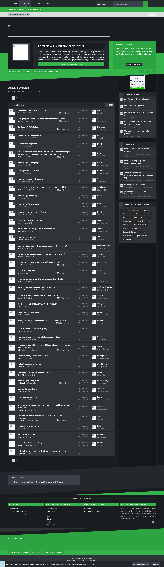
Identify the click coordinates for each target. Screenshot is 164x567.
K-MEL (99, 372)
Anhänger (146, 210)
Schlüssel (134, 228)
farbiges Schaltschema (27, 389)
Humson (100, 204)
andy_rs (100, 304)
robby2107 (127, 127)
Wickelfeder (127, 239)
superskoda (127, 236)
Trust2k (20, 265)
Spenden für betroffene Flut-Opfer (32, 110)
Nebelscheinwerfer (140, 225)
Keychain (126, 225)
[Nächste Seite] (22, 98)
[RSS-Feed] (154, 71)
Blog (48, 522)
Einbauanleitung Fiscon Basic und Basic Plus (36, 356)
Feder (135, 217)
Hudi (19, 323)
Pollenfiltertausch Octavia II (29, 364)
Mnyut (99, 337)
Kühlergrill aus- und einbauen (30, 135)
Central (100, 220)
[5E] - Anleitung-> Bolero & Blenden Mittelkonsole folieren (42, 451)
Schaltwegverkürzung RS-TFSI (30, 426)
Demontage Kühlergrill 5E (28, 380)
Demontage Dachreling (27, 195)
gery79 (99, 135)
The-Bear (20, 248)
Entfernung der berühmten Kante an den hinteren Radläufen (43, 187)
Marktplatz (51, 524)
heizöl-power (102, 187)
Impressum (14, 508)
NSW (124, 228)
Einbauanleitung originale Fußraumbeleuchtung (38, 295)
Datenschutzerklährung (18, 511)
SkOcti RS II (101, 270)
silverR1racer (102, 364)
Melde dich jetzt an (134, 64)
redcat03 (100, 389)
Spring (143, 232)
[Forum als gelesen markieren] (147, 71)
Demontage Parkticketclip (29, 204)
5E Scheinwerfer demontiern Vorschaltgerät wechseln (40, 279)
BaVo (19, 315)
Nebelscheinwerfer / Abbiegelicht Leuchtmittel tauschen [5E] (43, 320)
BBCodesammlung (78, 558)
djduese (100, 295)
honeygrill (139, 221)
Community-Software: (82, 561)
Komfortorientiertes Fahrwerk (136, 99)
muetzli (20, 358)
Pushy (99, 397)
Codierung (139, 214)
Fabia (150, 214)
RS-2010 (100, 162)
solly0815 (20, 157)
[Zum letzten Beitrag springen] (94, 112)
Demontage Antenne (26, 237)
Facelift (125, 217)
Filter (110, 105)
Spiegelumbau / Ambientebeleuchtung (34, 372)
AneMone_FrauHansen (25, 290)
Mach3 (99, 195)
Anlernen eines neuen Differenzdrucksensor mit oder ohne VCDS (44, 246)
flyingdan (21, 240)
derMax (20, 282)
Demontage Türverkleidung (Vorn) (32, 212)
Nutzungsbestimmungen (19, 514)
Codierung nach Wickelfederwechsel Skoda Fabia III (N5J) (41, 254)
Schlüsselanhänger (129, 232)
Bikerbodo (101, 127)
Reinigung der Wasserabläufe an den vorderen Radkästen (41, 118)
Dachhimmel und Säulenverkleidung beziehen (37, 287)
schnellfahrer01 (22, 138)
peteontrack (128, 118)
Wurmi (20, 113)
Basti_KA (127, 102)
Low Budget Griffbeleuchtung (30, 443)
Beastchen (21, 367)
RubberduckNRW (103, 246)
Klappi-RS (21, 375)
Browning (101, 320)
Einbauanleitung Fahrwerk (29, 270)
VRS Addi (100, 237)
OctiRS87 (100, 406)
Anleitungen (127, 214)
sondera (100, 312)
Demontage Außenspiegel (28, 162)
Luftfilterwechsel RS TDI (27, 397)
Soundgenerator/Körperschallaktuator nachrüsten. (39, 337)
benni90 (20, 273)
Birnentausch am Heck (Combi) (30, 220)
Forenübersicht (52, 508)
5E (124, 210)
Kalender (50, 516)
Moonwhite (21, 420)
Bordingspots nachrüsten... (29, 171)
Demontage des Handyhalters (30, 179)
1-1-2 (99, 119)
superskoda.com (141, 236)
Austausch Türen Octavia (28, 312)
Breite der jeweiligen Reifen (135, 106)
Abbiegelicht (133, 210)
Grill (149, 217)
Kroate (20, 445)
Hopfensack (21, 383)
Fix (142, 217)
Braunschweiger (103, 380)
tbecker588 (101, 262)
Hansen (20, 331)
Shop (49, 514)
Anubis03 (20, 121)
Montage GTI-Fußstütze (28, 127)
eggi (19, 182)
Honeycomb (127, 221)
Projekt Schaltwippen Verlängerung (32, 328)
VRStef (126, 136)
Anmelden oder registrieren (19, 14)
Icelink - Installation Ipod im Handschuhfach (36, 228)
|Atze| (99, 143)
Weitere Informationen (141, 564)
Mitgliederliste (52, 511)
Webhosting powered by (17, 538)
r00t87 (99, 346)
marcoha (21, 257)
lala (98, 416)
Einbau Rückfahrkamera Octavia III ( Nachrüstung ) (39, 262)
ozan (19, 306)
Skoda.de (87, 508)
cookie (20, 298)
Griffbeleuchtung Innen (27, 143)
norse (91, 558)
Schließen (155, 564)
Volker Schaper (22, 350)
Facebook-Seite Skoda (92, 511)
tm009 (19, 437)
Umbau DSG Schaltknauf (28, 434)
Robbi (19, 392)
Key (148, 221)
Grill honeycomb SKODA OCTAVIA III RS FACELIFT (37, 304)
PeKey (99, 426)
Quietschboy (22, 410)
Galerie (49, 519)
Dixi (19, 129)
